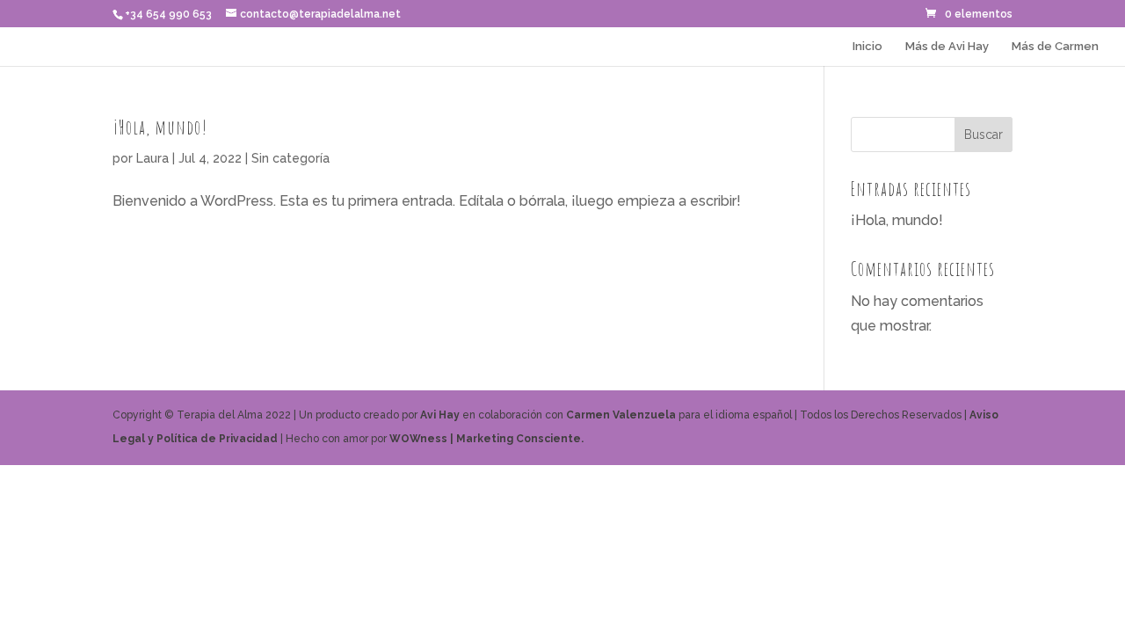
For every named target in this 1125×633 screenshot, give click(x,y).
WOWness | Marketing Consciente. (486, 439)
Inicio (867, 46)
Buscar (983, 134)
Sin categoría (290, 158)
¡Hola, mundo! (159, 127)
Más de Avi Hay (947, 46)
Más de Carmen (1055, 46)
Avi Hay (440, 415)
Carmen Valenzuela (621, 415)
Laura (152, 158)
